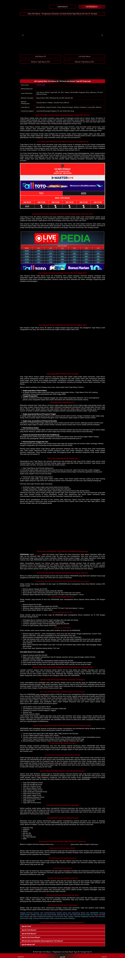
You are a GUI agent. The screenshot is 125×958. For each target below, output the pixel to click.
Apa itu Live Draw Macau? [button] (31, 937)
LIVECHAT (104, 957)
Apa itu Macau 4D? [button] (28, 944)
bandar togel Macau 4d (62, 844)
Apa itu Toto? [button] (26, 926)
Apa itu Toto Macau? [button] (29, 930)
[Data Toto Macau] (33, 6)
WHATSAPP (21, 957)
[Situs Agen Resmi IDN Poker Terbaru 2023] (62, 71)
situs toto (38, 554)
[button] (23, 35)
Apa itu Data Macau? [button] (29, 933)
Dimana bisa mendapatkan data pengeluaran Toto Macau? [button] (42, 941)
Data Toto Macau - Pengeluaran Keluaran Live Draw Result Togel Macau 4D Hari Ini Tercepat (62, 13)
